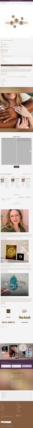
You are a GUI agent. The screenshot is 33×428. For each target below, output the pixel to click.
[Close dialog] (32, 0)
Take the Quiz (25, 217)
